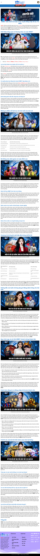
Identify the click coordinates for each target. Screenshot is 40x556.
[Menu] (1, 2)
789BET (4, 73)
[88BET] (20, 2)
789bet (13, 57)
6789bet (20, 25)
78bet (24, 61)
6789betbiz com (7, 66)
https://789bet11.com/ (22, 83)
